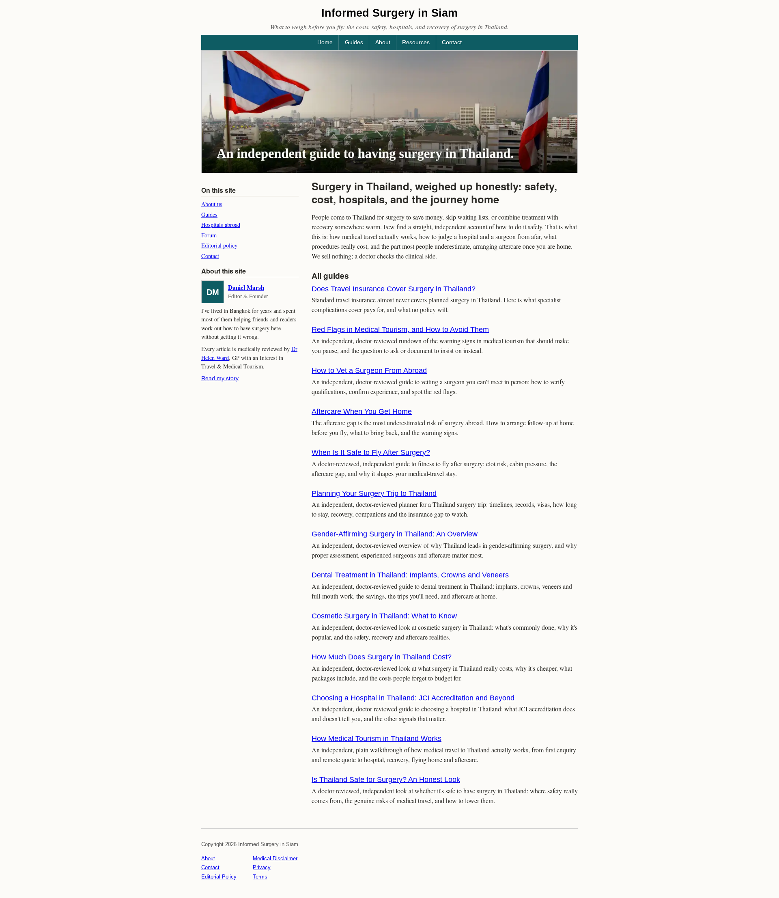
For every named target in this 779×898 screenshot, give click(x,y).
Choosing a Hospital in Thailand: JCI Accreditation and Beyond (413, 698)
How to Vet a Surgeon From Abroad (369, 370)
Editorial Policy (219, 877)
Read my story (220, 378)
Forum (209, 235)
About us (211, 204)
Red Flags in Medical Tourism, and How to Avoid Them (400, 329)
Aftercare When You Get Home (362, 411)
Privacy (262, 867)
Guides (354, 42)
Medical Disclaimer (275, 858)
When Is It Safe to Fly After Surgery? (371, 452)
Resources (416, 42)
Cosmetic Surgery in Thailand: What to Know (384, 616)
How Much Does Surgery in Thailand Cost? (382, 657)
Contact (452, 42)
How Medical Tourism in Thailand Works (376, 738)
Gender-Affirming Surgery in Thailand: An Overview (395, 534)
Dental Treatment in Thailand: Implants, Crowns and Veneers (410, 575)
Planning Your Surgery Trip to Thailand (374, 493)
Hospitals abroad (220, 224)
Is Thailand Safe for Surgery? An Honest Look (386, 779)
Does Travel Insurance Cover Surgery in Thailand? (394, 289)
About (382, 42)
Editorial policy (219, 245)
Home (325, 42)
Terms (260, 877)
